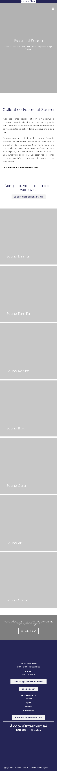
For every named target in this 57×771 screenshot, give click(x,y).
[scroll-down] (28, 60)
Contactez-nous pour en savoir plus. (20, 167)
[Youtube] (40, 651)
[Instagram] (22, 651)
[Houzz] (28, 651)
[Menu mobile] (53, 8)
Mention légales (42, 768)
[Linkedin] (16, 651)
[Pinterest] (34, 651)
